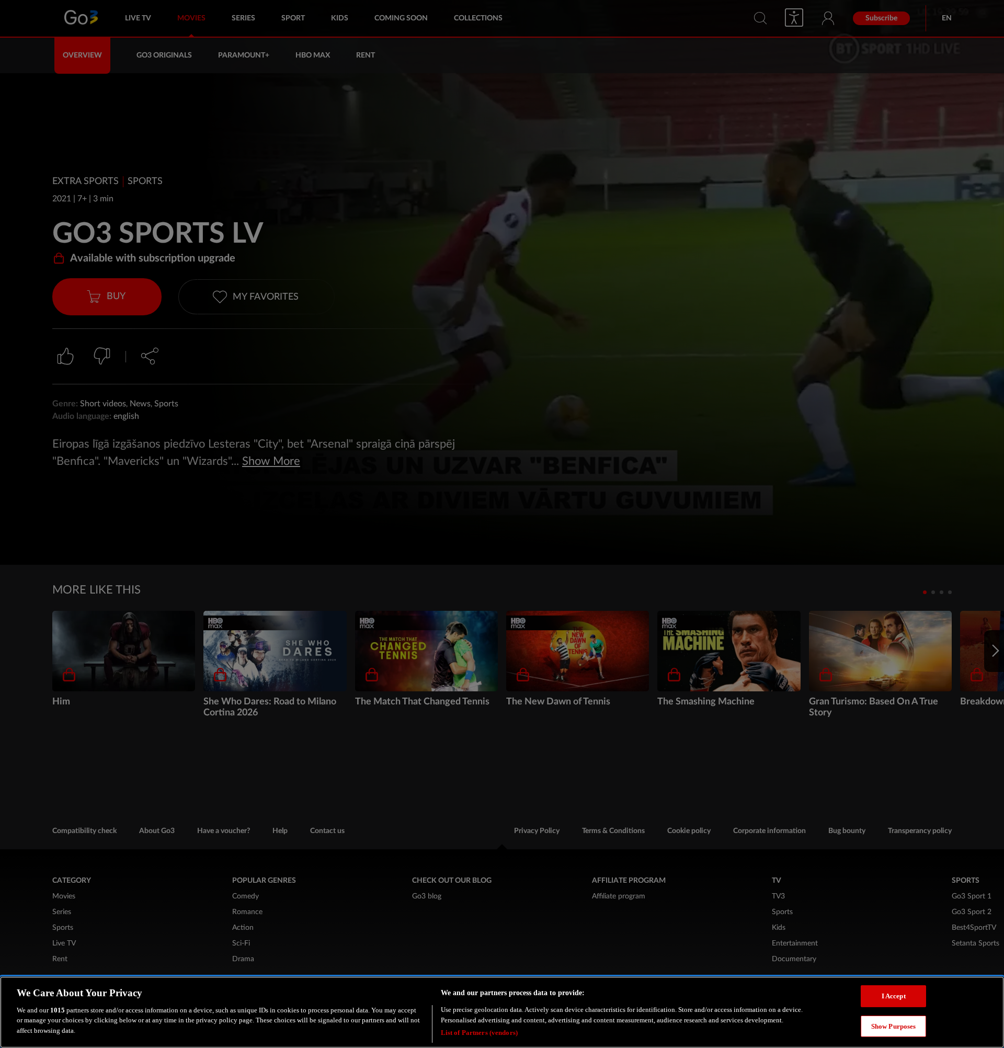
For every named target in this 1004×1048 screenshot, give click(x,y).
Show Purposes (893, 1026)
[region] (502, 1012)
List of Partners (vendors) (479, 1032)
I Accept (894, 996)
